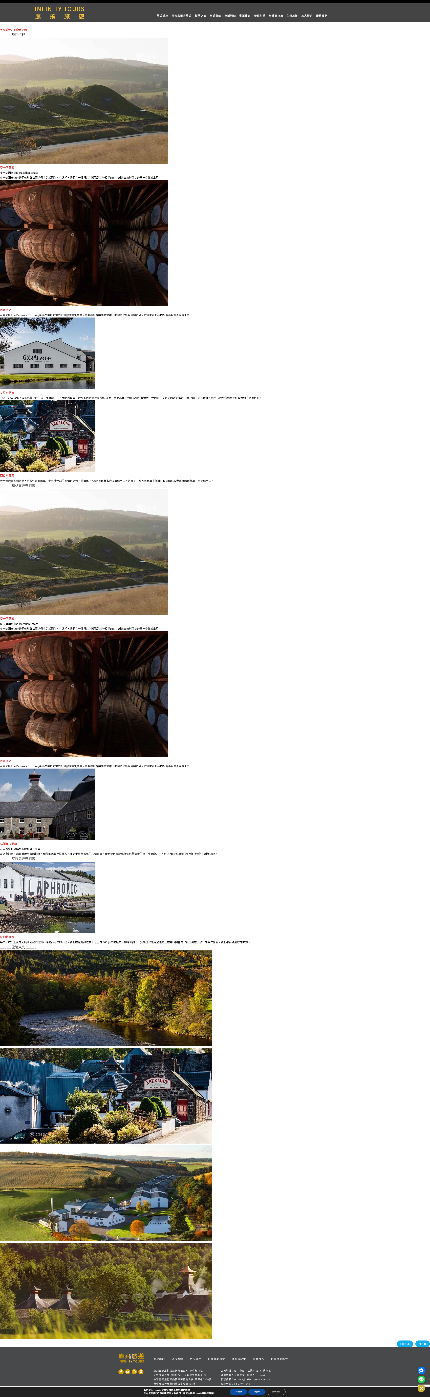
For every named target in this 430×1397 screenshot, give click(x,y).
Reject (256, 1391)
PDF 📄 (422, 1343)
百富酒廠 (5, 310)
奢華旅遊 (245, 15)
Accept (238, 1391)
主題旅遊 (292, 15)
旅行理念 (177, 1359)
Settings (276, 1391)
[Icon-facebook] (121, 1371)
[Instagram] (134, 1371)
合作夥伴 (195, 1359)
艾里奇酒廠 (7, 392)
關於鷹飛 (159, 1359)
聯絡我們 (322, 15)
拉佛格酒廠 (7, 937)
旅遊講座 (162, 15)
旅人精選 (307, 15)
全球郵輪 (215, 15)
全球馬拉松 (276, 15)
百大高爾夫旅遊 (182, 15)
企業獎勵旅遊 (216, 1359)
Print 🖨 (405, 1343)
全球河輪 (230, 15)
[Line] (141, 1371)
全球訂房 (260, 15)
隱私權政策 (239, 1359)
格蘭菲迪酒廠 (8, 844)
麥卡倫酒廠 (7, 167)
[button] (421, 1388)
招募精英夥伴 (279, 1359)
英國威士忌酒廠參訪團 (13, 30)
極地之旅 (200, 15)
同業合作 (258, 1359)
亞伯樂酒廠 (7, 475)
